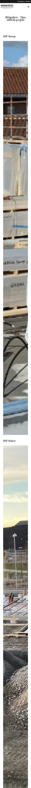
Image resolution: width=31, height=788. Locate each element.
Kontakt (28, 1)
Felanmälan (21, 1)
